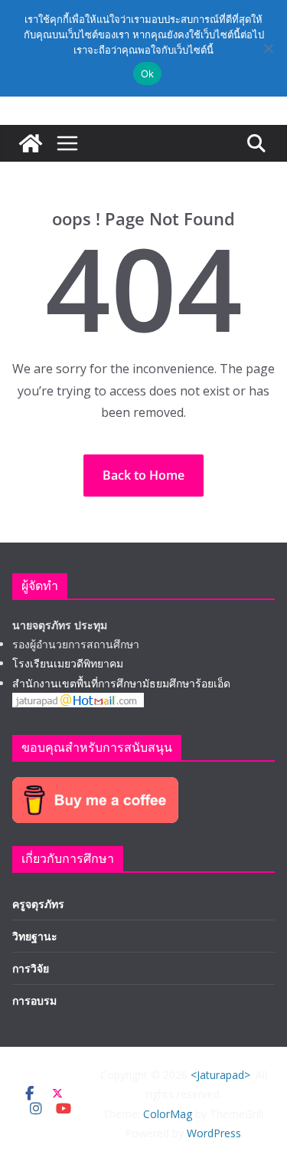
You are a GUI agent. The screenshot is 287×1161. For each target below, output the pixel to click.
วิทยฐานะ (34, 936)
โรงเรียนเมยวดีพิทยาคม (67, 663)
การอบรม (34, 1000)
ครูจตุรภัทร (38, 904)
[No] (268, 48)
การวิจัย (30, 968)
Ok (148, 73)
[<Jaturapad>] (30, 143)
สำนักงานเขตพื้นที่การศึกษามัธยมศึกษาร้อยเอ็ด (121, 683)
